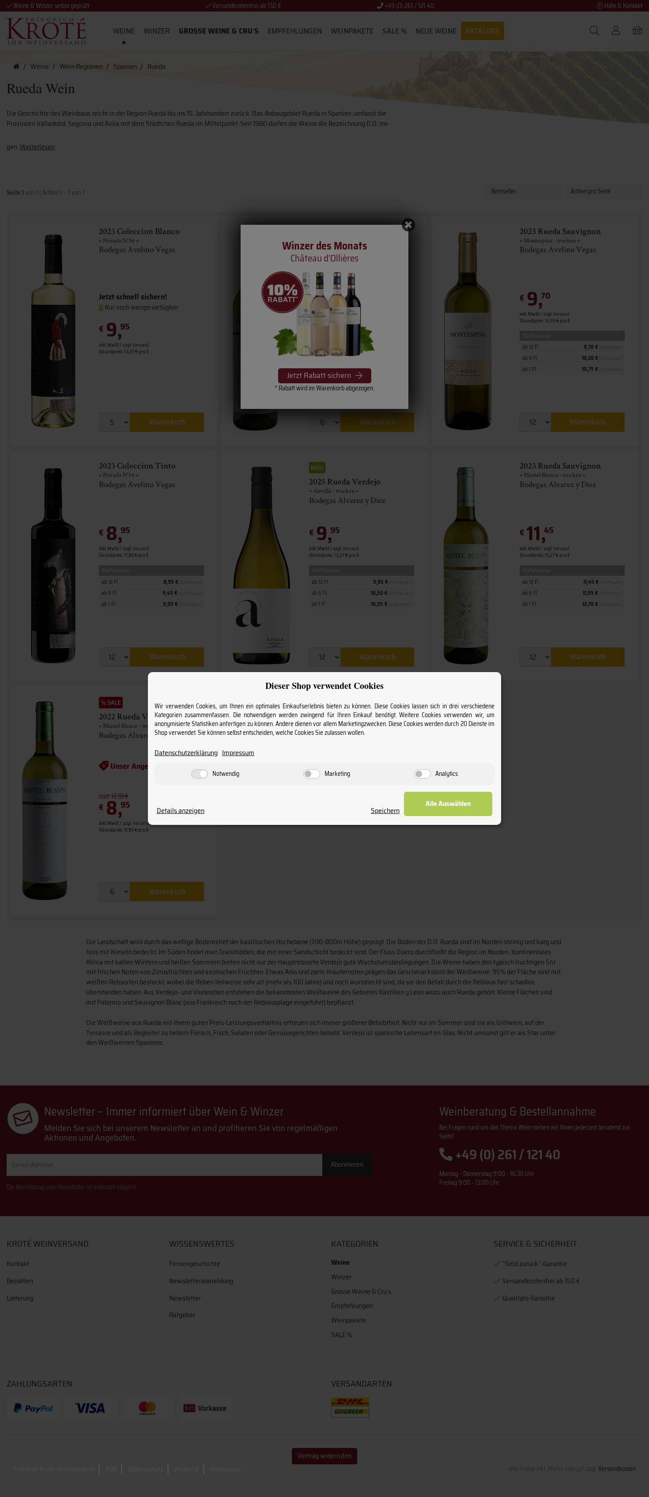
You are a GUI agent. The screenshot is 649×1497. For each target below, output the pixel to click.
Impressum (238, 753)
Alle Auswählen (448, 803)
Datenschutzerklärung (186, 753)
